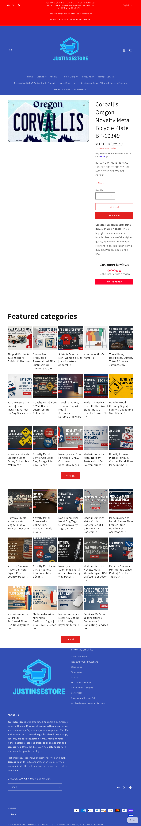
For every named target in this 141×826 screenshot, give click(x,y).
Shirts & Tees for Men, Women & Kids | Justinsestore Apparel (70, 360)
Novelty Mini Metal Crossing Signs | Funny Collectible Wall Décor (19, 459)
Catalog (75, 677)
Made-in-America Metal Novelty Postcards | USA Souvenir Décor (94, 459)
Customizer (76, 692)
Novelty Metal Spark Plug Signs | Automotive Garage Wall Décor (70, 571)
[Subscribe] (58, 787)
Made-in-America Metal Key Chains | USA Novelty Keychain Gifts (69, 619)
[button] (11, 50)
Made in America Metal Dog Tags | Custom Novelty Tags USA (68, 523)
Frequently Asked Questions (84, 661)
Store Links (76, 666)
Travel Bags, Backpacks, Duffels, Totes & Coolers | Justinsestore (121, 360)
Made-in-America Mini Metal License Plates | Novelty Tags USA (120, 571)
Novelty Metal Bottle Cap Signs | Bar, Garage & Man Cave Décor (44, 459)
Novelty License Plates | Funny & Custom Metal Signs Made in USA (121, 459)
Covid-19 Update (79, 656)
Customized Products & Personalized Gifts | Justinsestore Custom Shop (44, 361)
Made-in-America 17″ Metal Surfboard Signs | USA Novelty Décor (19, 619)
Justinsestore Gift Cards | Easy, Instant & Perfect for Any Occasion (18, 408)
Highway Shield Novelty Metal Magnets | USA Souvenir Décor (17, 523)
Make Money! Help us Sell (83, 698)
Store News (76, 672)
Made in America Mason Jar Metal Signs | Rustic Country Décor (18, 571)
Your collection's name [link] (94, 356)
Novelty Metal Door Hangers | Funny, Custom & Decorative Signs (70, 459)
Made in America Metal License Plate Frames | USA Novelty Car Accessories (121, 525)
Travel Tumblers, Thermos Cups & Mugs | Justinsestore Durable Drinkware (69, 409)
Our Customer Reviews (82, 687)
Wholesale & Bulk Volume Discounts (88, 703)
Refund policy (33, 824)
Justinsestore (19, 824)
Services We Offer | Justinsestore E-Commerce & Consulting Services (96, 619)
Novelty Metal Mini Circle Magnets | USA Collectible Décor (44, 571)
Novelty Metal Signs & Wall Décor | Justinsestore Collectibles (45, 408)
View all (70, 475)
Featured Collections (81, 682)
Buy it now (114, 215)
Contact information (95, 824)
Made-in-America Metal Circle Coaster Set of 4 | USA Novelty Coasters (94, 525)
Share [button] (101, 183)
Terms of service (62, 824)
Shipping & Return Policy (105, 148)
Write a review (114, 281)
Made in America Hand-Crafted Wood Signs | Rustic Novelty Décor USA (96, 408)
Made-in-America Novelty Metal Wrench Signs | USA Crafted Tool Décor (95, 571)
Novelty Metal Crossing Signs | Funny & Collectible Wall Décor (121, 408)
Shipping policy (78, 824)
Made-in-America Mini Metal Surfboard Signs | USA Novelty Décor (44, 619)
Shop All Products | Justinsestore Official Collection (19, 358)
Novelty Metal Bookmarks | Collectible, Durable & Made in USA (44, 525)
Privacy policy (47, 824)
